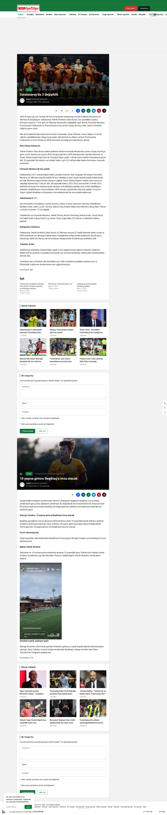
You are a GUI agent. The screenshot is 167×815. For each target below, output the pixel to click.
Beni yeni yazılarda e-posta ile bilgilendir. (38, 424)
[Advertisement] (83, 36)
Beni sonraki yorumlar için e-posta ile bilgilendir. (41, 418)
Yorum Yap (148, 811)
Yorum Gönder (27, 431)
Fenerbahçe (144, 8)
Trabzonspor (130, 8)
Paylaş (162, 811)
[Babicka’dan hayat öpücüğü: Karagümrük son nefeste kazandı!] (33, 351)
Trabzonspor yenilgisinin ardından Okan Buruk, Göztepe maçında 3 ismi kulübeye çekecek (32, 286)
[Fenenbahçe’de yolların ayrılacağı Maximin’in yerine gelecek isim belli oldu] (93, 713)
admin (28, 99)
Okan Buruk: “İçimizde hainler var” (60, 284)
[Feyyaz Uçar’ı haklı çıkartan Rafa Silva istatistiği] (93, 351)
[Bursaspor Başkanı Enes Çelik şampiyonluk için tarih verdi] (63, 713)
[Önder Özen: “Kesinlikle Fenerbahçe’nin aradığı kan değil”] (93, 322)
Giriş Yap (42, 431)
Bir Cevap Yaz (27, 375)
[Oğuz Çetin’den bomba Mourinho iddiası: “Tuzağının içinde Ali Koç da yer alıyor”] (33, 684)
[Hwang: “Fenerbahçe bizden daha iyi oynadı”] (63, 322)
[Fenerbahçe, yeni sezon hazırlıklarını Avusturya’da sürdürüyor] (63, 351)
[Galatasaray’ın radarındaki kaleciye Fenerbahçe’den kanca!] (33, 322)
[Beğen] (56, 110)
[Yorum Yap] (62, 110)
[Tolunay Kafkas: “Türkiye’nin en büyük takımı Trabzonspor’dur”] (93, 684)
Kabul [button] (28, 807)
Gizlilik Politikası (11, 807)
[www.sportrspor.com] (28, 8)
